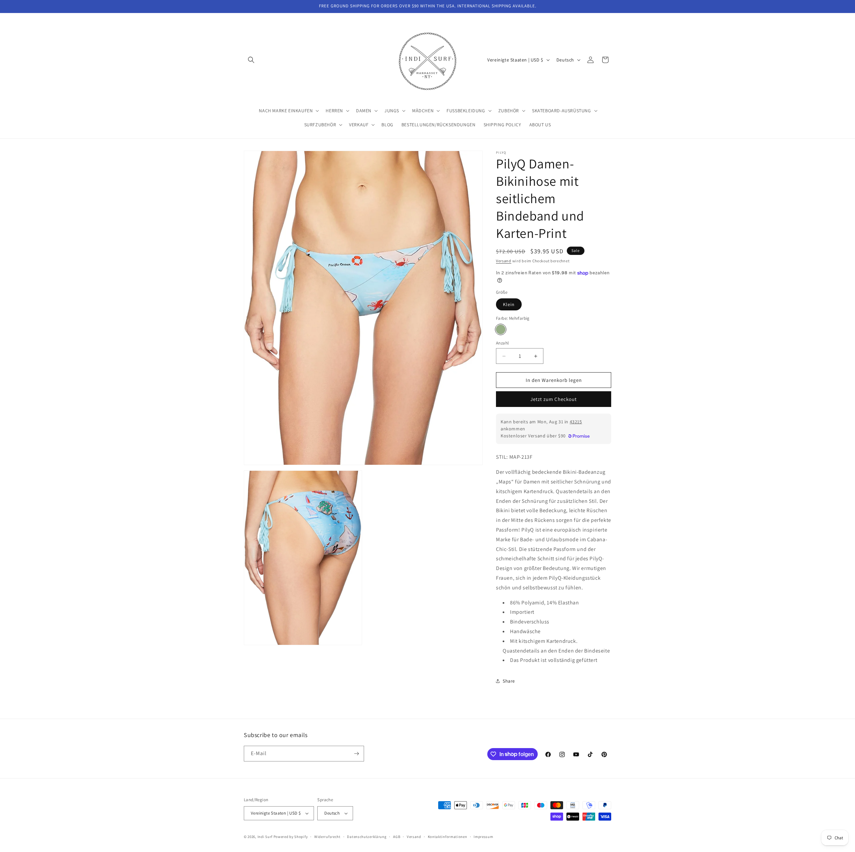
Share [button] (509, 681)
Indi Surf (265, 836)
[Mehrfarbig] (500, 329)
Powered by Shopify (291, 836)
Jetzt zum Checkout (553, 399)
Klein (509, 304)
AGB (396, 836)
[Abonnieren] (356, 753)
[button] (251, 59)
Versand (503, 260)
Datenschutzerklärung (366, 836)
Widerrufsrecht (327, 836)
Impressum (483, 836)
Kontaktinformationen (447, 836)
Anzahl (502, 343)
